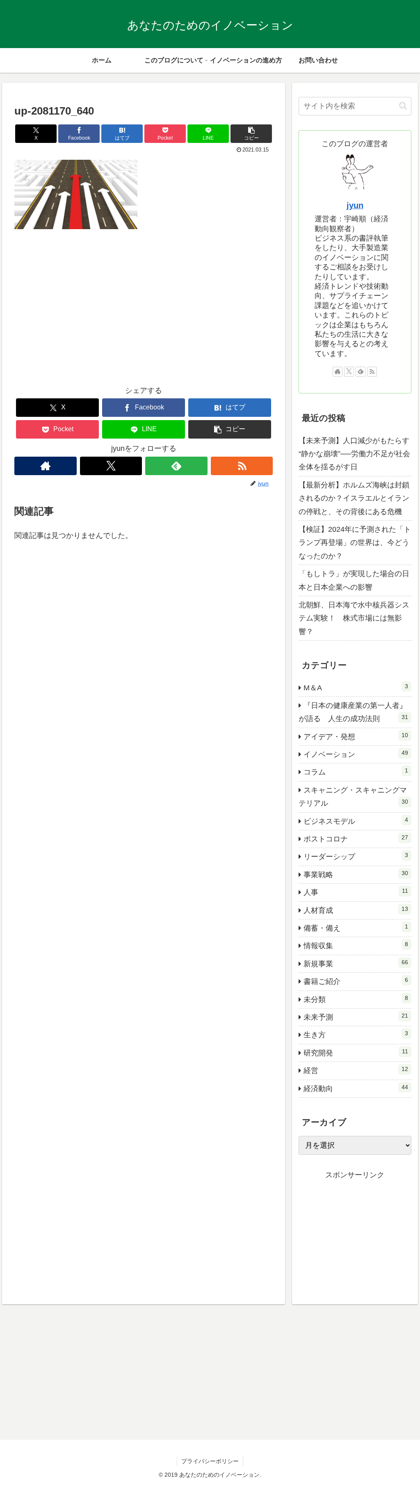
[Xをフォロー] (111, 466)
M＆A (356, 687)
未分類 (356, 999)
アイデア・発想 (356, 736)
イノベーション (356, 753)
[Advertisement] (143, 312)
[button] (251, 133)
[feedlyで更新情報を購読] (176, 466)
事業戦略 (356, 874)
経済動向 (356, 1088)
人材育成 (356, 910)
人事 (356, 891)
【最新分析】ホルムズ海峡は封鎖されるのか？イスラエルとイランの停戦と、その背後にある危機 (354, 498)
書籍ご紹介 (356, 981)
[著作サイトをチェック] (45, 466)
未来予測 (356, 1016)
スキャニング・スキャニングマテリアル (353, 796)
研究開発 (356, 1052)
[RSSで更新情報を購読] (242, 466)
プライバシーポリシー (210, 1461)
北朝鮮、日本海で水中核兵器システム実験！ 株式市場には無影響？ (354, 618)
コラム (356, 771)
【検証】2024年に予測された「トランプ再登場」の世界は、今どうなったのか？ (355, 542)
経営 (356, 1070)
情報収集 (356, 945)
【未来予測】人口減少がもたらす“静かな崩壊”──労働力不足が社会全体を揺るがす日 (354, 454)
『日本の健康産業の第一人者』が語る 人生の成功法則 (353, 712)
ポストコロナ (356, 838)
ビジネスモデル (356, 820)
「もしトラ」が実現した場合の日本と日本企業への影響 (354, 580)
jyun (355, 205)
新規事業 (356, 963)
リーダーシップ (356, 856)
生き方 (356, 1034)
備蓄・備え (356, 927)
